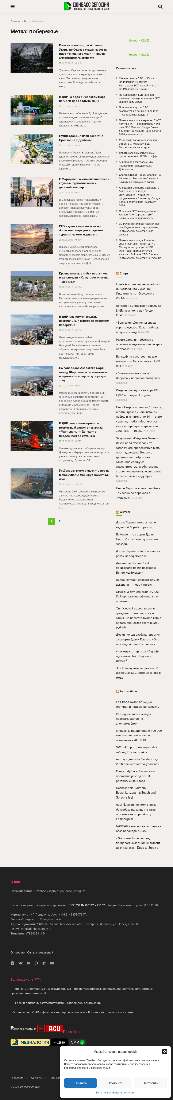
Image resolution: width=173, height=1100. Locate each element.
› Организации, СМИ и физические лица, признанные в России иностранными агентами (72, 1012)
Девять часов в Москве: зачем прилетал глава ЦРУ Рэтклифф (138, 154)
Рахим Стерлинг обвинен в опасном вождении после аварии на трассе (139, 344)
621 (79, 192)
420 (79, 239)
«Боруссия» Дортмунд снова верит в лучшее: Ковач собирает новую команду (138, 327)
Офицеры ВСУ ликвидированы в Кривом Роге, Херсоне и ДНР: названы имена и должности (138, 214)
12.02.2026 (67, 484)
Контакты (36, 1078)
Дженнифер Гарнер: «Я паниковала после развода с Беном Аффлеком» (136, 567)
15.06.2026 (67, 145)
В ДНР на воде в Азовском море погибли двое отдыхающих (82, 98)
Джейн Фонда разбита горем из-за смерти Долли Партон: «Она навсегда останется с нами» (138, 639)
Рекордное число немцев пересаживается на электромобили (133, 718)
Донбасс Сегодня (30, 1086)
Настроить (150, 1083)
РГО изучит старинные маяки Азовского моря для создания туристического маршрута (81, 230)
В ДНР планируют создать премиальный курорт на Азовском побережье (84, 320)
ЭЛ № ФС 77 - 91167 (90, 905)
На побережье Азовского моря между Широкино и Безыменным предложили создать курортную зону (83, 374)
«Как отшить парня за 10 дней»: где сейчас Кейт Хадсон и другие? (138, 656)
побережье (37, 21)
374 (79, 287)
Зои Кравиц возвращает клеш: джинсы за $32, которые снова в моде (138, 672)
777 (79, 441)
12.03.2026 (67, 385)
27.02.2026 (67, 441)
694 (79, 385)
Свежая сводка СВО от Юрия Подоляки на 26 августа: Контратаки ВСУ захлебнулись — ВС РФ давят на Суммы (139, 83)
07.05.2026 (67, 287)
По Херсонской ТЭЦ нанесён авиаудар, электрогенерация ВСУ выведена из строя (139, 98)
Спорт (124, 273)
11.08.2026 (67, 63)
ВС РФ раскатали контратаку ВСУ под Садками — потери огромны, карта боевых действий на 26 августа (139, 229)
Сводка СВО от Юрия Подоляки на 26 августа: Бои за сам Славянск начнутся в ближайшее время (140, 178)
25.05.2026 (67, 239)
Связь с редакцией (40, 952)
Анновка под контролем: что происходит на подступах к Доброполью (136, 165)
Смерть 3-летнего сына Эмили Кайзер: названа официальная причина (137, 596)
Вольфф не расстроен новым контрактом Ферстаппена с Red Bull (138, 361)
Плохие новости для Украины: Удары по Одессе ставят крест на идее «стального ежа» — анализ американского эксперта (83, 51)
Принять (80, 1083)
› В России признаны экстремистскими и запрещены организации (56, 1002)
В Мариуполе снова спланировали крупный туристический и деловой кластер (84, 183)
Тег (25, 21)
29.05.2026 (67, 192)
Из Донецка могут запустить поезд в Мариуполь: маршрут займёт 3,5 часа (84, 474)
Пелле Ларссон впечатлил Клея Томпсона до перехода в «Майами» (138, 493)
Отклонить (115, 1083)
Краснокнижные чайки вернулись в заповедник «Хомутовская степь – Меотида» (83, 277)
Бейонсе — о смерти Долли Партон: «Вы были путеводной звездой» (137, 539)
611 (79, 106)
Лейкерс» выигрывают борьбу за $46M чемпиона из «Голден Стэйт (138, 310)
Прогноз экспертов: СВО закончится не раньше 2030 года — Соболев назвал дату (138, 110)
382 (79, 145)
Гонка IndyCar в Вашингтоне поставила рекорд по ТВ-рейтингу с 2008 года (135, 776)
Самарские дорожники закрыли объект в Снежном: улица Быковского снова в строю (138, 143)
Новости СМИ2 (139, 40)
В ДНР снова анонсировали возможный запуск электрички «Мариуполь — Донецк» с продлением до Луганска (81, 429)
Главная (15, 21)
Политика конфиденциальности (115, 1092)
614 (79, 330)
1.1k (79, 63)
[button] (164, 1051)
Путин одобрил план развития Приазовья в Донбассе (81, 137)
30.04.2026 (67, 330)
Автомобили (128, 691)
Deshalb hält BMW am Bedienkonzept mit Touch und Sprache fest (136, 792)
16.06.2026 (67, 106)
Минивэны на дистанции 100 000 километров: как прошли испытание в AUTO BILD (139, 735)
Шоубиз (125, 512)
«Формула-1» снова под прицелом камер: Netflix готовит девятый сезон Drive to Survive (138, 843)
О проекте (18, 952)
